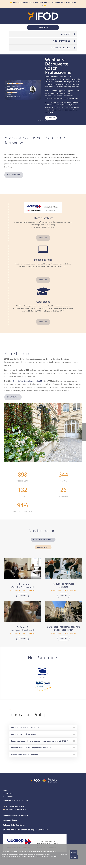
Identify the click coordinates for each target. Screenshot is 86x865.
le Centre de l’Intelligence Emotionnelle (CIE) (26, 381)
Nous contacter (13, 175)
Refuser (73, 852)
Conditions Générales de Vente (15, 815)
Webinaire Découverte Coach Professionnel (58, 66)
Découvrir (43, 238)
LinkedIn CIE (10, 809)
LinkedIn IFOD (21, 809)
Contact (43, 27)
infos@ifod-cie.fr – (10, 801)
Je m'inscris (51, 118)
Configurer (63, 854)
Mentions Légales (10, 820)
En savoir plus (12, 397)
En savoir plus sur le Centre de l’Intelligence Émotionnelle (25, 830)
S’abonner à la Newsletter (15, 807)
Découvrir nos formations (43, 539)
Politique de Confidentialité (14, 825)
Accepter (74, 857)
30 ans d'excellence (43, 217)
